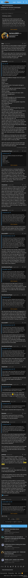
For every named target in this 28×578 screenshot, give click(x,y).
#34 (25, 413)
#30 (25, 346)
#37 (25, 468)
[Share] (26, 13)
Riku (3, 43)
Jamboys (4, 454)
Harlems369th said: (6, 501)
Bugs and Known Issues (12, 540)
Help (16, 573)
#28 (25, 295)
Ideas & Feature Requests (14, 532)
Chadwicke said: (5, 153)
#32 (25, 384)
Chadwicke (4, 61)
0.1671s (22, 575)
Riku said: (4, 63)
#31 (25, 366)
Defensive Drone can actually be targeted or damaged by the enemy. (14, 537)
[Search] (26, 2)
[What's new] (23, 2)
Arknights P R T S (7, 547)
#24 (25, 185)
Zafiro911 (6, 532)
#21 (25, 43)
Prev (13, 519)
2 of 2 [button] (18, 519)
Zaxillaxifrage (5, 422)
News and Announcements (16, 555)
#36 (25, 454)
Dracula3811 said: (6, 269)
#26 (25, 233)
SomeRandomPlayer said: (7, 235)
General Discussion (16, 547)
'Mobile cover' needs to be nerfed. (14, 559)
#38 (25, 499)
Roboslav (4, 413)
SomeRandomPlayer (7, 151)
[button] (26, 576)
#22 (25, 61)
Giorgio (5, 540)
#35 (25, 422)
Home (19, 573)
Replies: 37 (11, 13)
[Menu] (2, 2)
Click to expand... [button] (14, 29)
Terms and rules (3, 573)
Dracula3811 (5, 233)
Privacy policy (11, 573)
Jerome (3, 499)
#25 (25, 210)
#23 (25, 151)
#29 (25, 322)
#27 (25, 267)
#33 (25, 401)
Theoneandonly (6, 401)
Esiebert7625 (5, 468)
